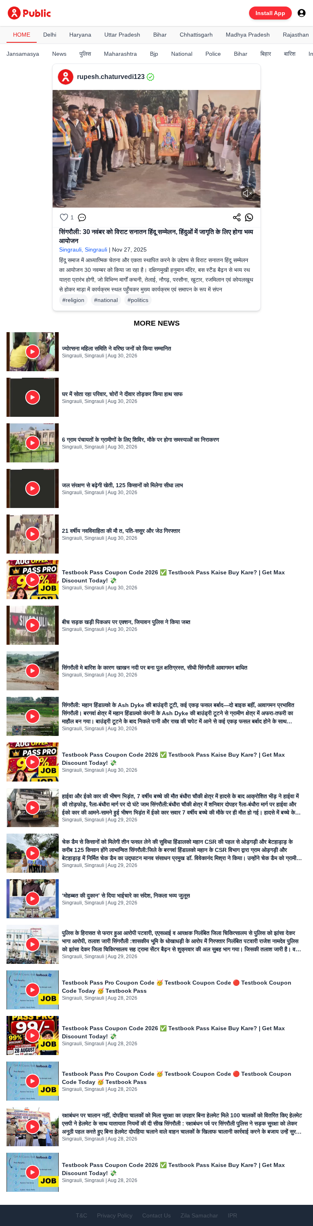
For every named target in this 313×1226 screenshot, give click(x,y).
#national (106, 300)
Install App (270, 13)
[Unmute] (247, 193)
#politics (138, 300)
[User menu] (301, 13)
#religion (73, 300)
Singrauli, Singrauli (83, 249)
